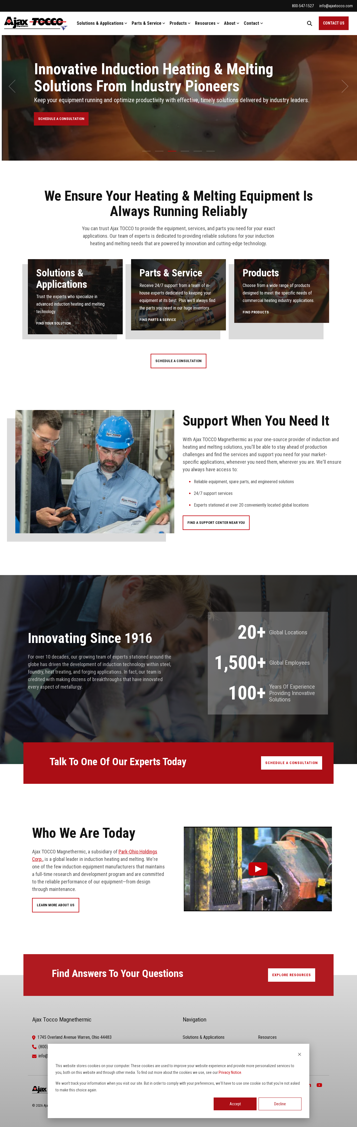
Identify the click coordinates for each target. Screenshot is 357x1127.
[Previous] (14, 86)
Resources (205, 23)
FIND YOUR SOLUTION (53, 323)
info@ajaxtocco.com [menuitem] (336, 6)
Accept (235, 1104)
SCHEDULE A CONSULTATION (59, 119)
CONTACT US (333, 23)
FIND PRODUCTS (256, 312)
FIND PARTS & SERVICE (157, 320)
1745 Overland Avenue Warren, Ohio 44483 (74, 1037)
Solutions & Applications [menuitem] (204, 1037)
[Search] (309, 23)
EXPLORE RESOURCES (291, 975)
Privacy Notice (230, 1072)
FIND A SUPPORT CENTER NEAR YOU (216, 522)
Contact (251, 23)
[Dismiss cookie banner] (299, 1055)
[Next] (343, 86)
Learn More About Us (55, 905)
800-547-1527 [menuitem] (303, 6)
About (229, 23)
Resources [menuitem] (267, 1037)
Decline (280, 1104)
